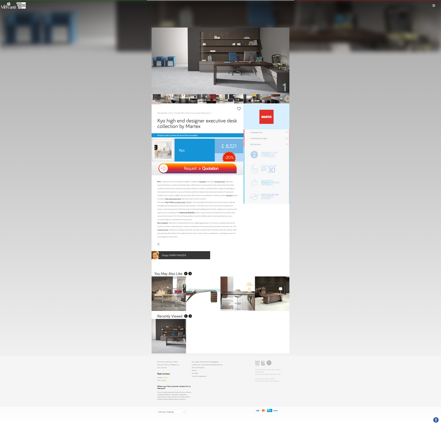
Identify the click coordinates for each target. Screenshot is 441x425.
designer (202, 181)
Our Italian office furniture (205, 362)
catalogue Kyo (256, 132)
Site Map (195, 373)
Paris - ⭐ (162, 380)
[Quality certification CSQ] (263, 363)
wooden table (180, 202)
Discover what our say (168, 365)
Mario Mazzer (174, 255)
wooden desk (219, 181)
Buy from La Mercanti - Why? (167, 362)
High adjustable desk (173, 199)
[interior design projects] (267, 183)
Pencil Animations (198, 367)
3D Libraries (255, 144)
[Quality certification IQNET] (269, 363)
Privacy (194, 370)
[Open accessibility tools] (436, 420)
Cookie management (199, 376)
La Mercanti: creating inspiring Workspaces (207, 365)
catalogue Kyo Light (258, 138)
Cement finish (162, 230)
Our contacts (162, 367)
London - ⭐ (162, 377)
